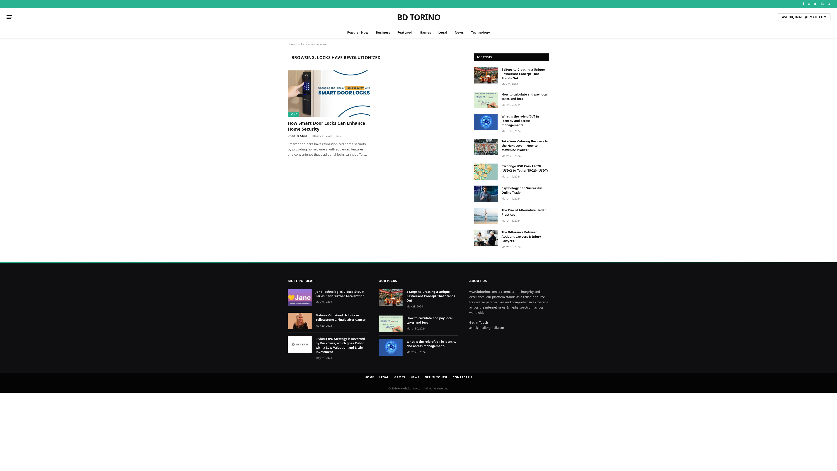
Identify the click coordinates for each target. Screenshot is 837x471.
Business (383, 32)
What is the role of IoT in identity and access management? (520, 120)
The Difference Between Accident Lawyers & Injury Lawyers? (521, 236)
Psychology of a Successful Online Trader (522, 190)
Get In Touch (436, 377)
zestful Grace (299, 136)
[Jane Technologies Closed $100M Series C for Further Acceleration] (300, 297)
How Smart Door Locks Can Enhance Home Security (326, 126)
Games (425, 32)
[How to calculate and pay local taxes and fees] (486, 100)
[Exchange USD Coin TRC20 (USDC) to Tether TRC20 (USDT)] (486, 172)
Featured (404, 32)
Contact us (462, 377)
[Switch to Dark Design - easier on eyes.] (822, 3)
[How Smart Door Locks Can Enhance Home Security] (329, 93)
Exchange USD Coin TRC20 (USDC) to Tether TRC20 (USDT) (525, 168)
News (459, 32)
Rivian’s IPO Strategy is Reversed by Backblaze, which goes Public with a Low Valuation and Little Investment (340, 345)
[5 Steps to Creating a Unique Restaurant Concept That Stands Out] (486, 75)
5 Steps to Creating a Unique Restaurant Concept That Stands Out (523, 73)
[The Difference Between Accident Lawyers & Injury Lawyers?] (486, 238)
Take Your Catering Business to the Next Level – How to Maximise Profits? (525, 145)
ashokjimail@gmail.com (804, 17)
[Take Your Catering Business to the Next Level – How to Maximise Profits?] (486, 147)
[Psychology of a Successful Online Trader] (486, 194)
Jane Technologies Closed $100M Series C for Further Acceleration (340, 294)
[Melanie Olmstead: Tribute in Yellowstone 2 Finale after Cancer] (300, 321)
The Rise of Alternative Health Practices (524, 212)
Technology (480, 32)
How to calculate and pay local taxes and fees (525, 96)
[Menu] (9, 17)
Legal (442, 32)
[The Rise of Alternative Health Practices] (486, 216)
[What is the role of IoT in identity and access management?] (486, 122)
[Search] (828, 4)
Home (291, 44)
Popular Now (357, 32)
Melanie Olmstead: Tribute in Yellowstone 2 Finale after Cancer (341, 317)
